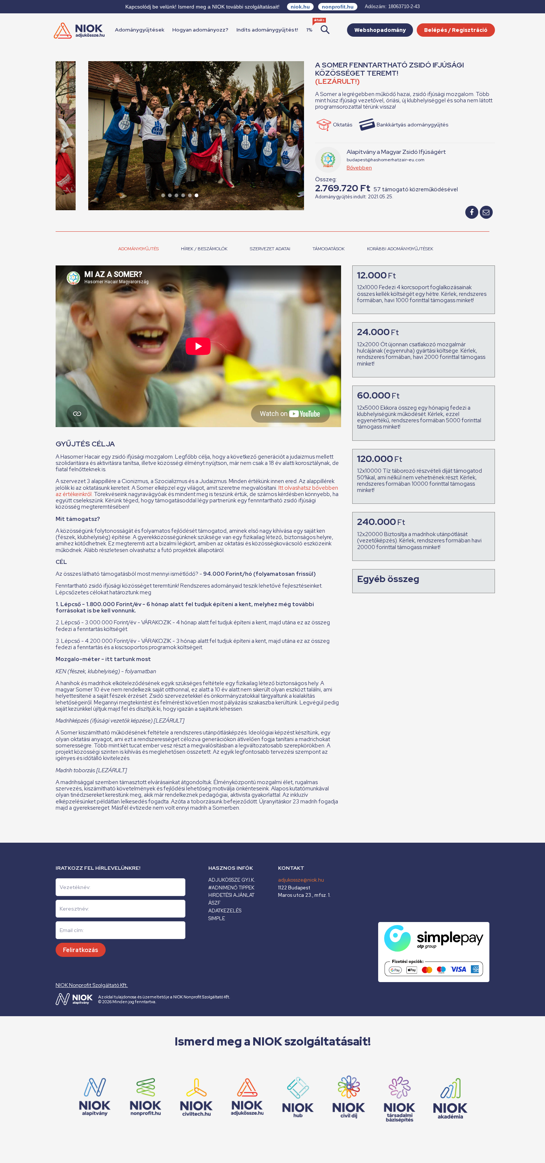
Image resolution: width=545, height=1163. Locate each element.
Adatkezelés (224, 911)
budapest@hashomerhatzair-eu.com (386, 160)
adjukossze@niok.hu (301, 880)
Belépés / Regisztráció (456, 30)
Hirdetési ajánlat (231, 895)
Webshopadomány (380, 30)
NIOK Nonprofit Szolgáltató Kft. (92, 985)
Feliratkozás (80, 950)
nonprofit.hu (338, 7)
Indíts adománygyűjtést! (267, 29)
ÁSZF (214, 903)
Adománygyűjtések (139, 29)
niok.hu (300, 7)
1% (309, 29)
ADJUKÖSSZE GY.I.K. (231, 880)
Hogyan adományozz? (200, 29)
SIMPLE (216, 918)
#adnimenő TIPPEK (231, 888)
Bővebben (359, 167)
